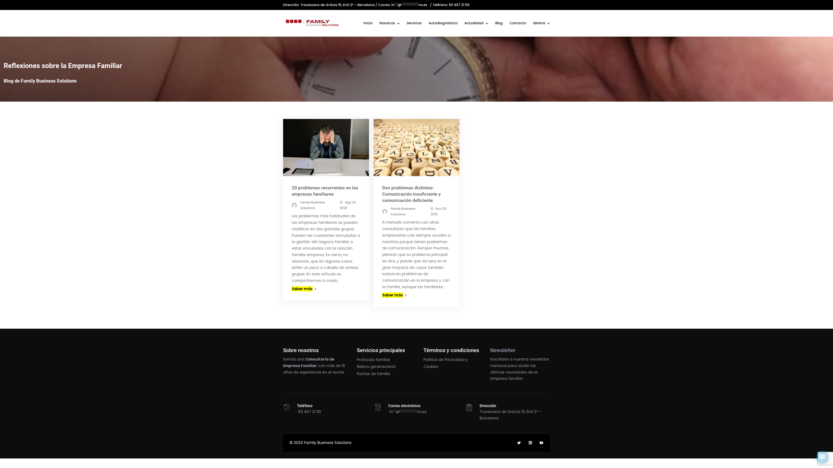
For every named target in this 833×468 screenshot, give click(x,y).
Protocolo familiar (373, 359)
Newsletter (502, 350)
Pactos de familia (373, 373)
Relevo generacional (376, 366)
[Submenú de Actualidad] (486, 23)
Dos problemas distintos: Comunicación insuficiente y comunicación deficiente (411, 194)
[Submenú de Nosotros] (398, 23)
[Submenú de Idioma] (548, 23)
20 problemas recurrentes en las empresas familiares (325, 191)
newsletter (539, 359)
